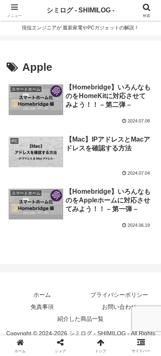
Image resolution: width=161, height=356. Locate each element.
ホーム (42, 294)
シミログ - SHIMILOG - (80, 10)
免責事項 (42, 306)
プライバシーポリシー (119, 294)
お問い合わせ (119, 306)
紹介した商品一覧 (80, 318)
